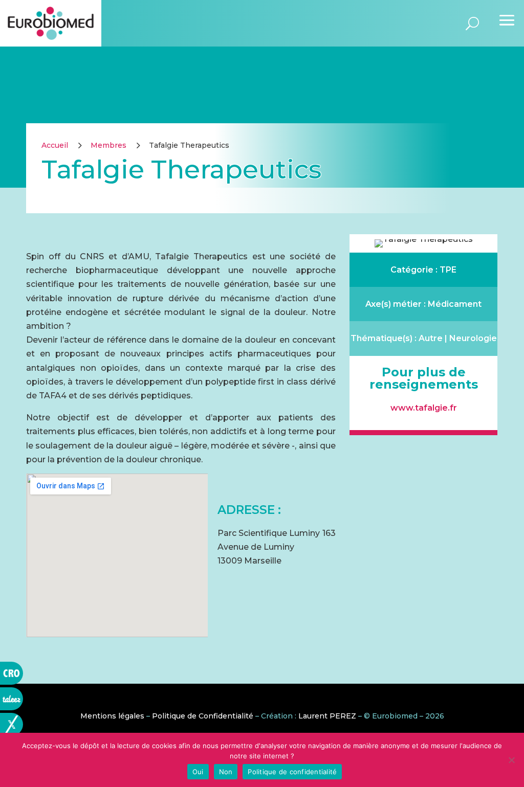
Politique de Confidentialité (202, 716)
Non (226, 772)
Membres (108, 145)
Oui (198, 772)
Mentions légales (112, 716)
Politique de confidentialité (292, 772)
